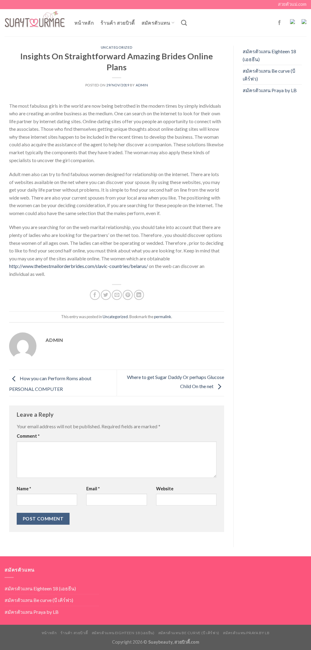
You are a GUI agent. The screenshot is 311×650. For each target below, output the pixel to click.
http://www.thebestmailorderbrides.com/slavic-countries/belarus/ (78, 266)
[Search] (184, 22)
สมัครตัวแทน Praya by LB (270, 90)
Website (164, 488)
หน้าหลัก (84, 23)
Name (24, 488)
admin (142, 85)
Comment (28, 436)
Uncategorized (116, 47)
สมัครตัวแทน (156, 23)
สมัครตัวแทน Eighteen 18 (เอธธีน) (269, 55)
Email (93, 488)
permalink (162, 316)
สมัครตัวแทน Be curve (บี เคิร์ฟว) (269, 75)
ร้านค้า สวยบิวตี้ (118, 23)
